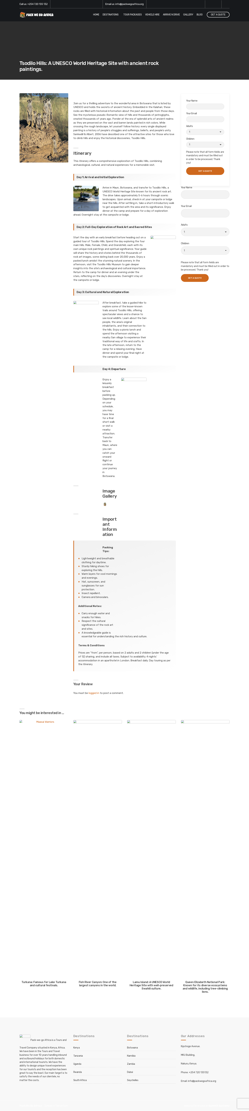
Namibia (131, 1055)
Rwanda (77, 1072)
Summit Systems (219, 1105)
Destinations (111, 14)
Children (190, 138)
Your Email (191, 113)
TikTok (217, 4)
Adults (189, 126)
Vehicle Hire (152, 14)
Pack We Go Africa (30, 1105)
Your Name (192, 100)
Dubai (130, 1072)
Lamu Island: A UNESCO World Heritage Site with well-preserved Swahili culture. (151, 985)
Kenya (76, 1047)
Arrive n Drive (171, 14)
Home (96, 14)
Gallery (188, 14)
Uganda (77, 1064)
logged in (94, 693)
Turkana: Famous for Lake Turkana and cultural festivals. (44, 983)
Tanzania (78, 1055)
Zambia (131, 1064)
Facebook (209, 4)
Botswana (132, 1047)
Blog (200, 14)
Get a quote (218, 14)
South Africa (80, 1080)
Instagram (213, 4)
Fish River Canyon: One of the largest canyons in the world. (97, 983)
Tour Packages (132, 14)
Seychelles (132, 1080)
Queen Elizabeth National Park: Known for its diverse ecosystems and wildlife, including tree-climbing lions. (205, 986)
